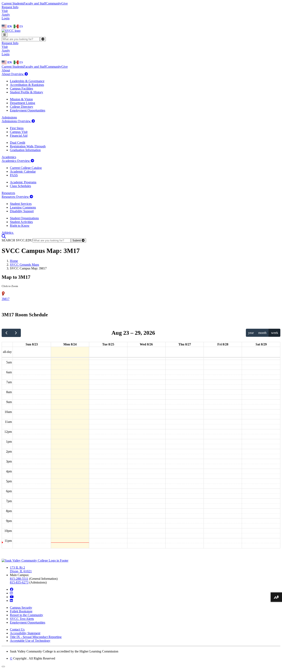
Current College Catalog (26, 168)
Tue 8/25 (108, 344)
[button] (4, 236)
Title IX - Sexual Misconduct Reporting (36, 637)
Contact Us (17, 629)
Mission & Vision (21, 99)
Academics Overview (16, 161)
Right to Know (20, 225)
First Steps (17, 128)
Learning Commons (23, 207)
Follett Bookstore (21, 611)
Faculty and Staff (35, 3)
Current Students (13, 3)
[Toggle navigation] (4, 35)
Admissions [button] (9, 117)
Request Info (10, 7)
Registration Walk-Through (28, 146)
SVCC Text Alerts (22, 618)
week (274, 332)
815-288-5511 (19, 578)
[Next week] (16, 333)
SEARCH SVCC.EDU (17, 240)
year (251, 332)
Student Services (21, 203)
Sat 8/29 (261, 344)
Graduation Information (25, 150)
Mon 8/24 (70, 344)
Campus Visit (18, 132)
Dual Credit (17, 142)
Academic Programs (23, 182)
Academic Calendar (23, 171)
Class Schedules (20, 186)
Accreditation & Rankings (27, 85)
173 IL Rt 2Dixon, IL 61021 (21, 569)
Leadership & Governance (27, 81)
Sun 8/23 (32, 344)
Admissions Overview (17, 121)
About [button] (6, 70)
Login (5, 18)
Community (53, 3)
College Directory (21, 106)
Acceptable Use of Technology (30, 640)
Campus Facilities (21, 88)
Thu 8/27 (184, 344)
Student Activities (21, 222)
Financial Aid (18, 135)
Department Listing (22, 103)
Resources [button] (8, 193)
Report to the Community (26, 615)
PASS (14, 175)
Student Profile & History (26, 92)
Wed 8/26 (146, 344)
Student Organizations (24, 218)
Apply (6, 14)
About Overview (13, 74)
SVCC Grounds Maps (24, 264)
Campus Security (21, 607)
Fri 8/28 (222, 344)
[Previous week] (6, 333)
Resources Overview (16, 196)
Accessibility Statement (25, 633)
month (262, 332)
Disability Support (22, 211)
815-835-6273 (19, 582)
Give (64, 3)
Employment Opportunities (27, 110)
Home (14, 261)
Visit (5, 11)
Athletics (8, 232)
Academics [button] (9, 157)
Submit (77, 240)
